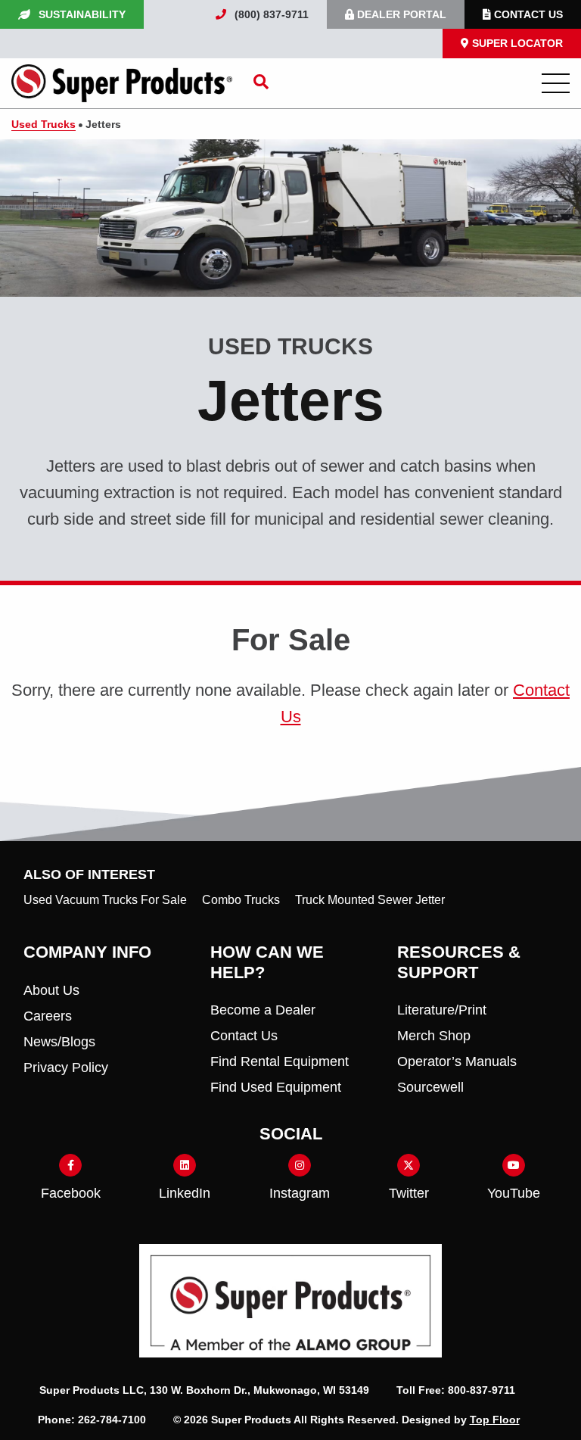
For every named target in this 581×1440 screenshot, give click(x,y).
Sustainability (81, 14)
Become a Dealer (262, 1010)
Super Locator (516, 43)
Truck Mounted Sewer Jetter (370, 899)
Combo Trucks (241, 899)
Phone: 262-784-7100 (93, 1420)
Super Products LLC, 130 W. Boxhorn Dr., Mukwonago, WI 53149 (205, 1390)
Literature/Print (441, 1010)
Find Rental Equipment (279, 1061)
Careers (47, 1016)
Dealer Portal (400, 14)
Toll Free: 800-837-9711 (457, 1390)
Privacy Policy (65, 1067)
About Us (51, 990)
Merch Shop (434, 1035)
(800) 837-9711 (270, 14)
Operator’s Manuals (457, 1061)
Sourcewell (430, 1087)
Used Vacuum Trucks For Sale (105, 899)
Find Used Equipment (275, 1087)
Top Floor (495, 1420)
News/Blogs (59, 1041)
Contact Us (527, 14)
